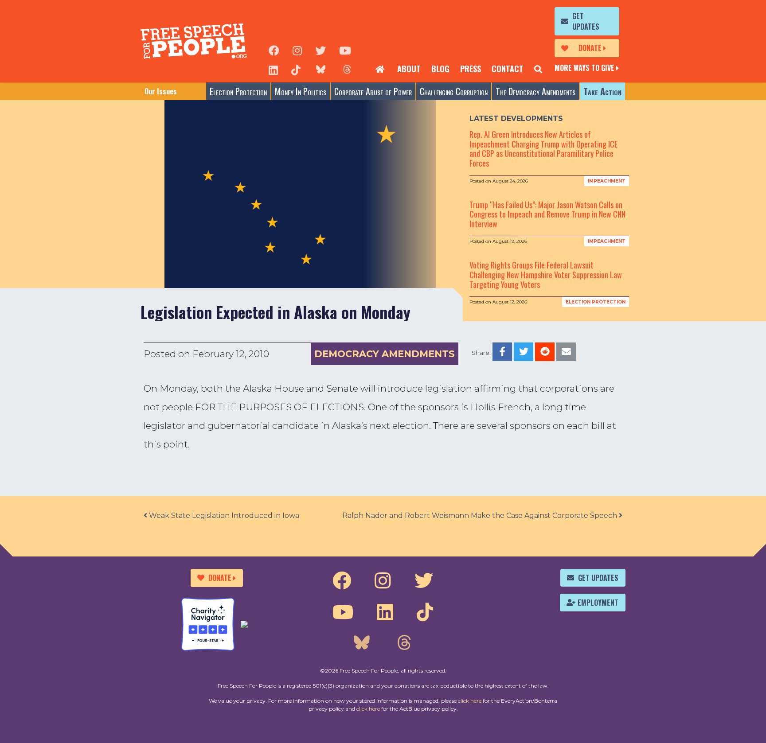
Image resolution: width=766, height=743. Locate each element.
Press (470, 68)
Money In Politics (300, 91)
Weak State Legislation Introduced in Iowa (223, 515)
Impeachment (606, 181)
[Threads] (347, 69)
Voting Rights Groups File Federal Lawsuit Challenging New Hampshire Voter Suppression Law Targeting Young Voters (545, 274)
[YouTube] (345, 49)
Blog (440, 68)
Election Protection (238, 91)
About (409, 68)
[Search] (538, 69)
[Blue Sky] (320, 69)
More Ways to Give (584, 67)
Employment (598, 602)
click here (469, 700)
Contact (508, 68)
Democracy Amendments (384, 353)
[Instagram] (297, 49)
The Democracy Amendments (535, 91)
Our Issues (161, 91)
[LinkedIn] (273, 69)
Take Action (602, 91)
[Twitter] (320, 49)
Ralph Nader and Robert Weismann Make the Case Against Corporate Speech (480, 515)
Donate (590, 48)
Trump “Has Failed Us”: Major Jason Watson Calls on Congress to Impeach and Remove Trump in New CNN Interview (547, 214)
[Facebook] (274, 49)
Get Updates (585, 21)
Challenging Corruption (454, 91)
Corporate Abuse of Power (373, 91)
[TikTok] (296, 69)
